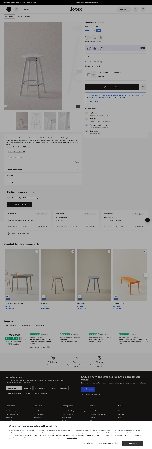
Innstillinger (89, 443)
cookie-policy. (72, 438)
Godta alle (133, 443)
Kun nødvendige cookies (108, 443)
